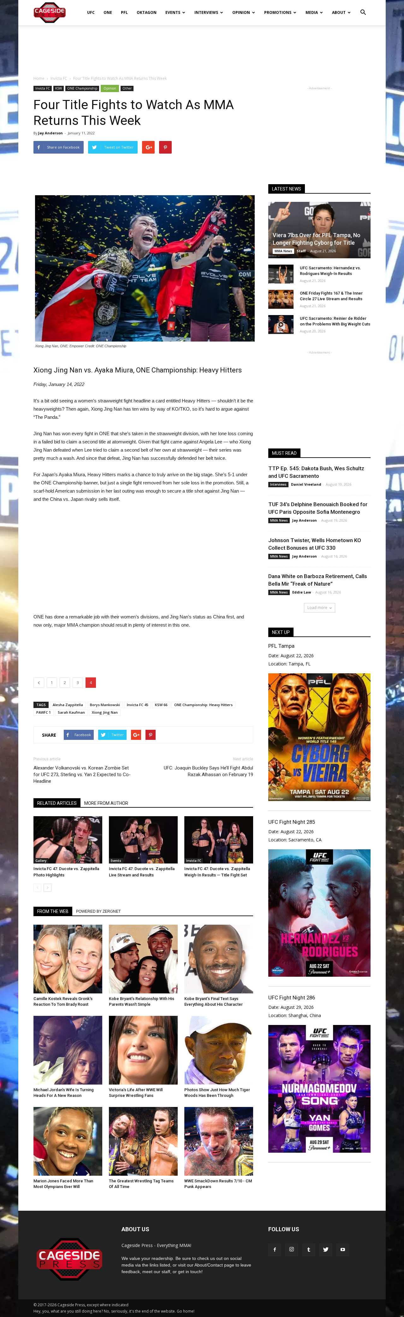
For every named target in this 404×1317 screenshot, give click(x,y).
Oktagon (147, 12)
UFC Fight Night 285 (291, 822)
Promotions (277, 12)
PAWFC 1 (43, 712)
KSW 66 (161, 704)
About (339, 12)
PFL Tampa (281, 646)
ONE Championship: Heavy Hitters (203, 704)
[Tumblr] (308, 1250)
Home (39, 78)
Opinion (241, 12)
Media (312, 12)
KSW (58, 88)
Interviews (206, 12)
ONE (108, 12)
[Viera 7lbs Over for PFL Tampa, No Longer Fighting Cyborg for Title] (319, 230)
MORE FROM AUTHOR (106, 803)
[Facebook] (274, 1250)
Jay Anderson (50, 133)
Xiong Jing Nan (105, 712)
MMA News (283, 251)
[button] (363, 8)
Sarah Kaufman (71, 712)
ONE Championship (82, 88)
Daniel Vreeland (306, 484)
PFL (124, 12)
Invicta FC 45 (137, 704)
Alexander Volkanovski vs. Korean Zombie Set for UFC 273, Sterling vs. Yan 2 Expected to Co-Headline (82, 774)
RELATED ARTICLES (57, 803)
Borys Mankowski (105, 704)
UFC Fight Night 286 (291, 997)
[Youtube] (342, 1250)
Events (172, 12)
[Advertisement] (202, 47)
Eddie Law (301, 592)
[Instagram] (291, 1250)
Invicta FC (42, 88)
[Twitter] (325, 1250)
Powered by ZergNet (98, 911)
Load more (317, 607)
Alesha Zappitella (68, 704)
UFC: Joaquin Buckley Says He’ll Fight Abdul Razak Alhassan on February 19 (208, 771)
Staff (301, 251)
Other (127, 88)
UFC (91, 12)
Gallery (40, 860)
